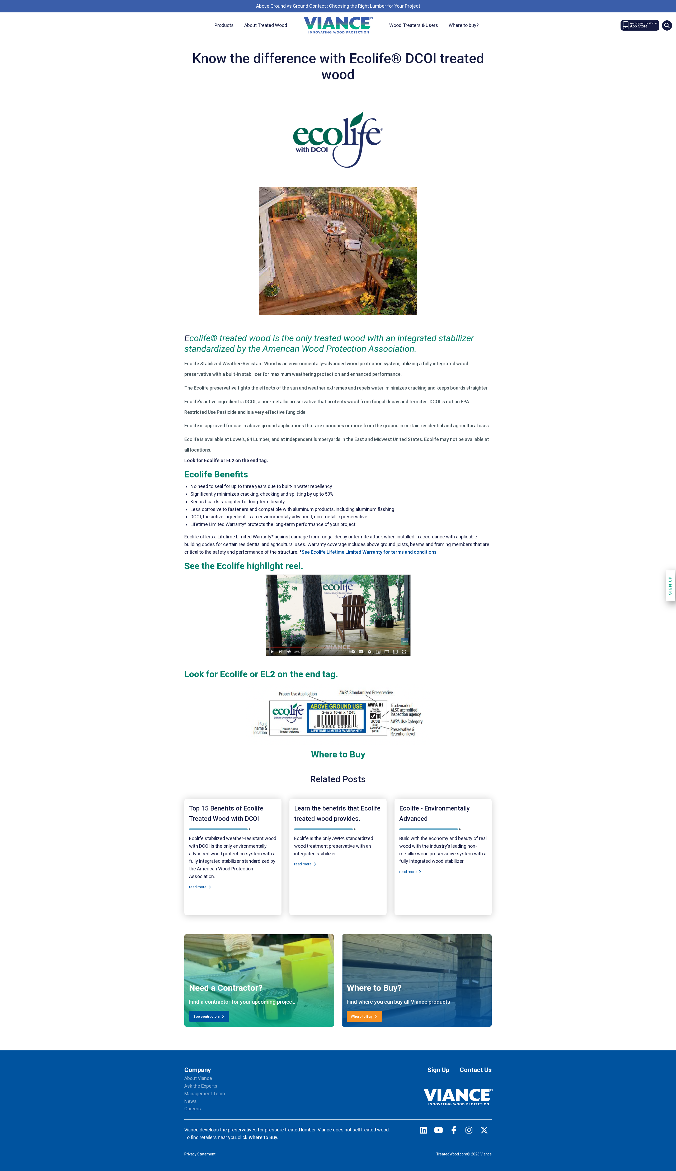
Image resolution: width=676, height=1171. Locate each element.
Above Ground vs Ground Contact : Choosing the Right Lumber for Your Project (338, 6)
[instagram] (469, 1131)
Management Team (204, 1093)
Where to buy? (464, 25)
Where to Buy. (263, 1137)
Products (224, 25)
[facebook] (454, 1131)
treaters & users (413, 25)
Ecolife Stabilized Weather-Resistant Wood (230, 363)
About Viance (198, 1078)
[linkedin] (424, 1131)
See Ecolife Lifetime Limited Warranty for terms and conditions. (370, 552)
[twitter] (484, 1131)
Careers (192, 1108)
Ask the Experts (200, 1086)
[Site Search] (667, 25)
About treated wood (265, 25)
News (190, 1101)
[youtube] (439, 1131)
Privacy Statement (199, 1154)
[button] (667, 25)
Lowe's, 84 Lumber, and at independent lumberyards (285, 439)
